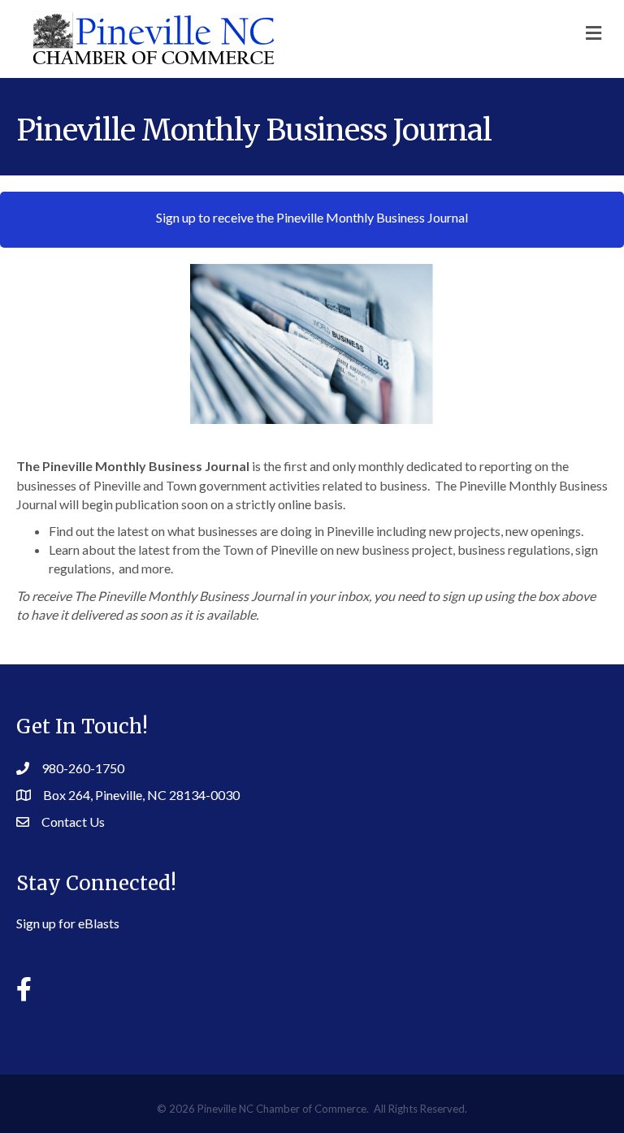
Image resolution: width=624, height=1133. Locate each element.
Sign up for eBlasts (67, 923)
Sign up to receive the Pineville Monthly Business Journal (312, 217)
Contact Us (73, 821)
